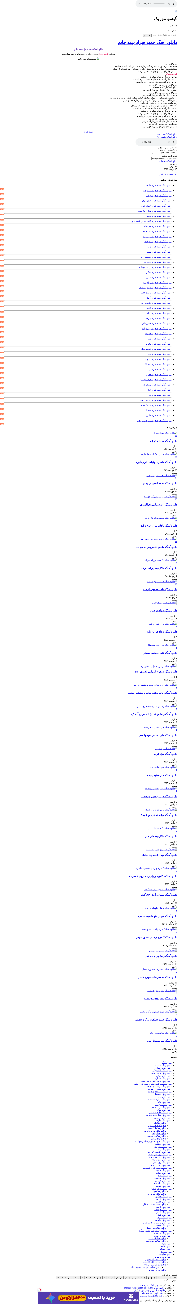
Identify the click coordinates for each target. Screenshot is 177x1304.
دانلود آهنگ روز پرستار (161, 1160)
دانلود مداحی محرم (157, 1270)
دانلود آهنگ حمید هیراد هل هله (158, 333)
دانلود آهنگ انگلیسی (157, 1128)
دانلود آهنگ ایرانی (163, 1076)
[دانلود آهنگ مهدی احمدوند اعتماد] (161, 849)
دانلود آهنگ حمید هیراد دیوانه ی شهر (155, 400)
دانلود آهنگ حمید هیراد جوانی (158, 195)
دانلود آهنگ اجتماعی (162, 1065)
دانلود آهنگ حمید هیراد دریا (159, 247)
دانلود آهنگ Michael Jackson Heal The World (144, 1288)
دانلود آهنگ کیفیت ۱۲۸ (167, 134)
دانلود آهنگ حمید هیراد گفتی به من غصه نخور (151, 221)
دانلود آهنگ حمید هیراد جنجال (158, 410)
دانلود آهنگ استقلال (157, 1238)
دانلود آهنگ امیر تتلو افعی (148, 1285)
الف (174, 1278)
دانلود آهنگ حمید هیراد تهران (158, 318)
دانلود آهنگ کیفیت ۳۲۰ (167, 137)
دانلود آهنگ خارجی (163, 1120)
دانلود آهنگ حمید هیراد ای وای (158, 359)
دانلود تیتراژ (166, 1244)
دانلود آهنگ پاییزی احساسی (159, 1099)
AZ (58, 1278)
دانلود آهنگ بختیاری (162, 1078)
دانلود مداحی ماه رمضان (155, 1265)
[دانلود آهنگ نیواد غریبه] (166, 748)
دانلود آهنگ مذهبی (163, 1225)
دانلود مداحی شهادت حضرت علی (145, 1267)
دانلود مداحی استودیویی (155, 1259)
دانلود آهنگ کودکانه (162, 1209)
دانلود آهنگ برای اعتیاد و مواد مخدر (155, 1081)
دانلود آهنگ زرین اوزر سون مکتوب (149, 1290)
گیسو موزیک (103, 54)
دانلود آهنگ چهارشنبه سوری (158, 1115)
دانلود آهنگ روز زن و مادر (159, 1165)
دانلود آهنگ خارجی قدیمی (154, 1131)
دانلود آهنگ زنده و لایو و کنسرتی (157, 1167)
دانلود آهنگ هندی (158, 1139)
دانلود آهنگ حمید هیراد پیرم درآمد (156, 328)
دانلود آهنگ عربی (163, 1186)
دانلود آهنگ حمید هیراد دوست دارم (155, 257)
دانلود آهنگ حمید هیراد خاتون (158, 415)
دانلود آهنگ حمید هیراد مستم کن (156, 385)
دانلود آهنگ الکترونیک (162, 1070)
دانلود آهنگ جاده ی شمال (160, 1112)
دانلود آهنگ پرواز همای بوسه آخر (147, 1295)
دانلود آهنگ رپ (164, 1149)
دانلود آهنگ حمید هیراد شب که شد (156, 405)
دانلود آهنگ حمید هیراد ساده (159, 216)
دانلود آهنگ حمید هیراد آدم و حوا (157, 262)
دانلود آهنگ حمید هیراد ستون (158, 277)
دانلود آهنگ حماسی (162, 1118)
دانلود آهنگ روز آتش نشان (159, 1154)
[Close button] (137, 1289)
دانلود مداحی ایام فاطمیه (154, 1262)
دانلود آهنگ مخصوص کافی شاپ (157, 1223)
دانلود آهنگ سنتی (163, 1173)
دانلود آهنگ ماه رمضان (155, 1228)
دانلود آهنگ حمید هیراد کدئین (158, 374)
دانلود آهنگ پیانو (164, 1102)
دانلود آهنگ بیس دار (162, 1094)
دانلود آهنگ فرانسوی (156, 1136)
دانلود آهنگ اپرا (159, 1123)
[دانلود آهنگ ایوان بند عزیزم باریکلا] (161, 810)
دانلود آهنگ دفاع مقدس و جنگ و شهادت (153, 1141)
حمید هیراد (88, 132)
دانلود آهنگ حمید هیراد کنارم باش (156, 323)
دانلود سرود (166, 1251)
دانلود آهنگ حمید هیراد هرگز (158, 272)
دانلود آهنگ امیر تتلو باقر (152, 1293)
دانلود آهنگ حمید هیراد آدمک (158, 298)
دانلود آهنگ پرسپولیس (156, 1241)
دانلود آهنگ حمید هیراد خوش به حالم (155, 287)
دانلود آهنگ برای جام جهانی (159, 1086)
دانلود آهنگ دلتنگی (163, 1144)
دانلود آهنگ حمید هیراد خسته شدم (156, 206)
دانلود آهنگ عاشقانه (168, 161)
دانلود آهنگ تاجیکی (163, 1104)
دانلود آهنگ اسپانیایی (157, 1125)
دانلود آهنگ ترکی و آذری (160, 1107)
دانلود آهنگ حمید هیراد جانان (158, 185)
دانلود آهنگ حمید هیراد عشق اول (156, 201)
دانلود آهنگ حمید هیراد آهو (159, 354)
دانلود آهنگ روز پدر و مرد (160, 1157)
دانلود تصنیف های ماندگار (154, 1204)
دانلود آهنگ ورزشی (162, 1236)
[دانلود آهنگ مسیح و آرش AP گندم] (160, 889)
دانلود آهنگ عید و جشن (161, 1188)
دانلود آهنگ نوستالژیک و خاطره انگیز (155, 1230)
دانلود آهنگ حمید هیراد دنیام (159, 313)
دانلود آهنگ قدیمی (163, 1202)
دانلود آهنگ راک (159, 1133)
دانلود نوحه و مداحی (162, 1257)
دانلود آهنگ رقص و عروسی (159, 1152)
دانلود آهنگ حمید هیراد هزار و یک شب (154, 211)
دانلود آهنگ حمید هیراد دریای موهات (155, 267)
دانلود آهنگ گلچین (163, 1212)
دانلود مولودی (165, 1254)
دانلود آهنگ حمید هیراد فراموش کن (155, 379)
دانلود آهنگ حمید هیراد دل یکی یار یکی (154, 420)
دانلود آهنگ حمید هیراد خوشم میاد (156, 349)
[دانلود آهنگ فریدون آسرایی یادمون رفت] (158, 666)
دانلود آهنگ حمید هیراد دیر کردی (157, 236)
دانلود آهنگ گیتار (164, 1215)
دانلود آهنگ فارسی (163, 1199)
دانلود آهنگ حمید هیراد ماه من (158, 344)
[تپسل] (39, 1289)
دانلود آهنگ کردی (163, 1207)
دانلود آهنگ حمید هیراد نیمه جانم (157, 231)
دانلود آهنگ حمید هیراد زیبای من (157, 282)
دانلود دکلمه (166, 1246)
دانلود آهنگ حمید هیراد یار (160, 395)
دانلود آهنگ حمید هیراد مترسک (157, 226)
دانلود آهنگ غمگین (163, 1196)
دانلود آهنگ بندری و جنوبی (159, 1089)
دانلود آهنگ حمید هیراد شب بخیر (157, 190)
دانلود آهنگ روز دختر (162, 1162)
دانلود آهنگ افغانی (163, 1068)
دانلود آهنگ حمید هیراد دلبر (159, 339)
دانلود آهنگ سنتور (163, 1170)
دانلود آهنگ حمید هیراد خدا (159, 390)
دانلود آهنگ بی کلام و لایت (159, 1091)
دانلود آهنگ (166, 1062)
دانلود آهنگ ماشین (163, 1220)
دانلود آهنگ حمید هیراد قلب (159, 308)
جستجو (147, 35)
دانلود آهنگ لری (164, 1217)
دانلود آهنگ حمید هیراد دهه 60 (158, 364)
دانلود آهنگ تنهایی (163, 1110)
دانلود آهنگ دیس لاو (162, 1146)
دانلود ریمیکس (164, 1249)
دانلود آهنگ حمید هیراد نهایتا (159, 252)
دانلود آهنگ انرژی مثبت (161, 1073)
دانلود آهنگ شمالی (163, 1181)
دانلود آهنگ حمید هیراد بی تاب (158, 369)
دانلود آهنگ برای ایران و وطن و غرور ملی (152, 1083)
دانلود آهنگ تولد (159, 1191)
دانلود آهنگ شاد (164, 1175)
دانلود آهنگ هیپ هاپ (162, 1233)
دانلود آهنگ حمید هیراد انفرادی (157, 241)
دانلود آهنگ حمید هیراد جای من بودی (155, 303)
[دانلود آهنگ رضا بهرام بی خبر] (163, 950)
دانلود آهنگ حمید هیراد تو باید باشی (156, 293)
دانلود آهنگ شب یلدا (162, 1178)
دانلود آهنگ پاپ (164, 1097)
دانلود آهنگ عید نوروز (156, 1194)
